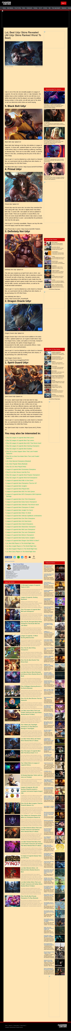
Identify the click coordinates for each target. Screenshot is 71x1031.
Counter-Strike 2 (55, 251)
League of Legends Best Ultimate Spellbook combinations (24, 515)
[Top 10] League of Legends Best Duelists (19, 448)
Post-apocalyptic (56, 8)
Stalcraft (53, 380)
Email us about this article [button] (9, 561)
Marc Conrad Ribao (10, 66)
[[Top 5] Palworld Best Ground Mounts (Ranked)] (60, 946)
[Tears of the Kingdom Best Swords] (60, 897)
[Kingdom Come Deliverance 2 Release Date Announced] (60, 667)
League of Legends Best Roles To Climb (18, 513)
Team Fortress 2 (55, 385)
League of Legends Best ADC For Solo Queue (20, 491)
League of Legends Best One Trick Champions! (20, 499)
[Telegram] (15, 557)
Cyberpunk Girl (47, 158)
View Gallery (39, 138)
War (50, 8)
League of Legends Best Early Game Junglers (20, 538)
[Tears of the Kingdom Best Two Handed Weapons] (60, 889)
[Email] (30, 557)
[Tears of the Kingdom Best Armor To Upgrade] (60, 922)
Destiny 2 (53, 361)
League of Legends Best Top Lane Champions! (20, 532)
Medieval (64, 8)
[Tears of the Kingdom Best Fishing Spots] (60, 913)
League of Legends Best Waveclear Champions (21, 526)
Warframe (54, 394)
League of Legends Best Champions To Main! (20, 507)
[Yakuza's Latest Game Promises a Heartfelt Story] (60, 618)
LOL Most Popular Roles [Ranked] (16, 464)
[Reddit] (26, 557)
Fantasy (35, 8)
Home (4, 8)
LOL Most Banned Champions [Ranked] (18, 461)
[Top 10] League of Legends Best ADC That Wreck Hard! (24, 443)
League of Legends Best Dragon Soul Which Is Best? (22, 540)
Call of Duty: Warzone (56, 247)
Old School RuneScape (56, 356)
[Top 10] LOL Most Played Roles (16, 466)
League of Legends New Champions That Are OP (21, 483)
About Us (10, 1025)
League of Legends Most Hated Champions (19, 524)
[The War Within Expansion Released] (60, 724)
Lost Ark (53, 279)
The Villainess (47, 122)
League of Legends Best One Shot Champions (20, 518)
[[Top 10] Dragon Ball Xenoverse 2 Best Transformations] (60, 831)
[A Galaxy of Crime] (60, 733)
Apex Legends (54, 242)
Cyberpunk (29, 8)
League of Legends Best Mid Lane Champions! (20, 529)
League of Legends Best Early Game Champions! (21, 502)
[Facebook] (8, 557)
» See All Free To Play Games (54, 289)
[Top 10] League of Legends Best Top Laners (20, 440)
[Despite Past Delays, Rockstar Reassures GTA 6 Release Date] (60, 683)
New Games (10, 8)
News (23, 8)
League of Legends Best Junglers (16, 486)
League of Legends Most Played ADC (17, 489)
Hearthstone (54, 265)
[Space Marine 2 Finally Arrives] (60, 626)
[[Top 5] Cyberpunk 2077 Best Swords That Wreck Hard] (60, 971)
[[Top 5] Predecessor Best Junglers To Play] (60, 954)
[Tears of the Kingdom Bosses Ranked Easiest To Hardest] (60, 880)
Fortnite (53, 256)
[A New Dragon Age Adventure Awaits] (60, 708)
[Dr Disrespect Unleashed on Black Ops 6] (60, 585)
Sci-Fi (40, 8)
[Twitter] (22, 557)
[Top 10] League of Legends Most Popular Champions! (23, 475)
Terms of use (22, 1025)
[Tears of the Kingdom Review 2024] (60, 848)
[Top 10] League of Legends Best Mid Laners (20, 437)
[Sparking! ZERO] (60, 601)
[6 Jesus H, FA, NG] (60, 765)
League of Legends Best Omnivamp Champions (21, 469)
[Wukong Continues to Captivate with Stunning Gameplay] (60, 716)
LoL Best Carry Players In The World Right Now (21, 551)
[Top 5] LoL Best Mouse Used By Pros (18, 472)
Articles (45, 8)
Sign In (64, 3)
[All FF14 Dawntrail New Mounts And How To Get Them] (60, 790)
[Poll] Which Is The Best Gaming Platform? (52, 104)
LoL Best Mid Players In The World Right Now (20, 543)
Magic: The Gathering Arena (57, 284)
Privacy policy (16, 1025)
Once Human (54, 366)
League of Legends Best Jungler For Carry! (19, 510)
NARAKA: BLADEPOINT (56, 352)
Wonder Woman (47, 175)
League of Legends (55, 270)
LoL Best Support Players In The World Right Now (21, 549)
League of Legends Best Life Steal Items (18, 521)
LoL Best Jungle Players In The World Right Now (21, 546)
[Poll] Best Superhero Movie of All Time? (52, 140)
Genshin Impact (55, 261)
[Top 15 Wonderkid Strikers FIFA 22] (60, 839)
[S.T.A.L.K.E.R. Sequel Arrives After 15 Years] (60, 642)
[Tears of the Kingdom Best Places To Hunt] (60, 905)
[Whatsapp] (18, 557)
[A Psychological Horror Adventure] (60, 634)
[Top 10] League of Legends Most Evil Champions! (21, 477)
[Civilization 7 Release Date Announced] (60, 675)
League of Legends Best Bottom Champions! (20, 535)
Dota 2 (53, 275)
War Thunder (54, 389)
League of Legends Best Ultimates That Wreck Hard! (22, 504)
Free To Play (18, 8)
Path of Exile (54, 370)
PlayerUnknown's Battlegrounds (58, 375)
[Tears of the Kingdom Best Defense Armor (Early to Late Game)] (60, 872)
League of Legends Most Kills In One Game (19, 480)
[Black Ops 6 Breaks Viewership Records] (60, 576)
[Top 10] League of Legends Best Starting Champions (22, 446)
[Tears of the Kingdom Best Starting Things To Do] (60, 856)
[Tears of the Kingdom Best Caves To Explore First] (60, 930)
